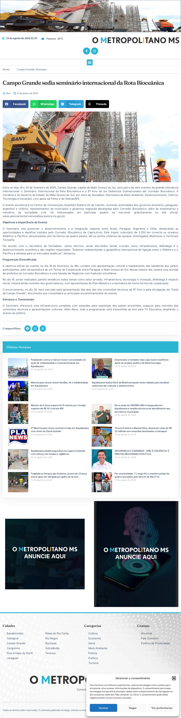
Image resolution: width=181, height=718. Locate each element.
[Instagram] (94, 51)
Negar (133, 708)
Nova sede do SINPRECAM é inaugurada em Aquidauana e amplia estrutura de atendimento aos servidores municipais (142, 408)
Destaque (41, 69)
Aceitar (103, 708)
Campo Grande (25, 69)
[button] (174, 678)
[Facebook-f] (86, 51)
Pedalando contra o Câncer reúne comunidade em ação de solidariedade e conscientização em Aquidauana (58, 362)
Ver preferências (161, 708)
